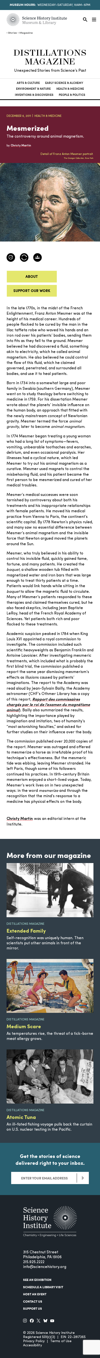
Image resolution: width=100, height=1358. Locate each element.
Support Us (32, 1308)
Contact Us (32, 1301)
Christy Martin (20, 819)
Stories (12, 33)
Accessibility (32, 1345)
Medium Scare (24, 1026)
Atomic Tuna (21, 1116)
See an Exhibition (37, 1280)
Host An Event (34, 1294)
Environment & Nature (33, 89)
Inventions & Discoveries (34, 95)
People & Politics (72, 95)
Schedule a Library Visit (43, 1287)
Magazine (26, 33)
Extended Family (26, 930)
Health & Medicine (70, 89)
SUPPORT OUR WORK (31, 290)
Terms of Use (61, 1341)
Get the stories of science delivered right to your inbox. (50, 1159)
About (31, 276)
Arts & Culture (28, 83)
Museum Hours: (23, 4)
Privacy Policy (34, 1341)
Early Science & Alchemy (64, 83)
